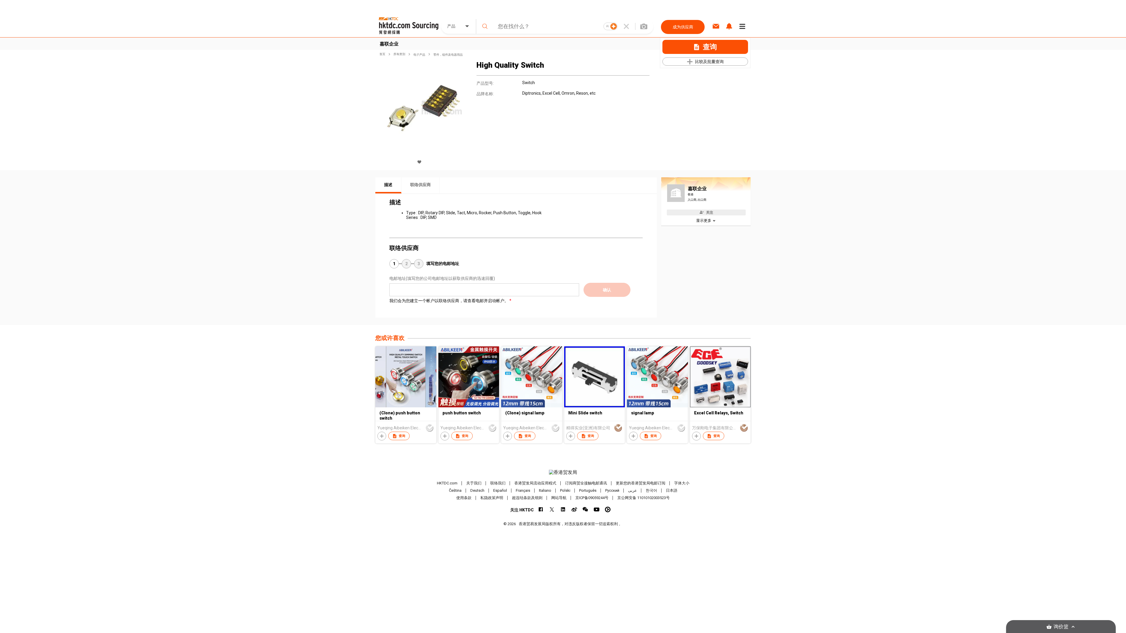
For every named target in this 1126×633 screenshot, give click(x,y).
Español (500, 490)
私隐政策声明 (491, 498)
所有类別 (399, 54)
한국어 (651, 490)
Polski (565, 490)
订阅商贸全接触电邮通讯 (586, 483)
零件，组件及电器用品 (448, 54)
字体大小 (681, 483)
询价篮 (1061, 626)
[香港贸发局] (563, 472)
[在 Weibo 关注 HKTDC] (574, 509)
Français (523, 490)
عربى (632, 490)
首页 (382, 54)
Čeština (455, 490)
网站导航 (559, 498)
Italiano (545, 490)
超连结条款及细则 (527, 498)
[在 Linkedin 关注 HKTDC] (563, 509)
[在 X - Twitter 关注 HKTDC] (552, 509)
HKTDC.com (447, 483)
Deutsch (477, 490)
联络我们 (498, 483)
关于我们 (473, 483)
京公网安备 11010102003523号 (643, 498)
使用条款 (464, 498)
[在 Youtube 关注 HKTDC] (596, 509)
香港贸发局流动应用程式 (535, 483)
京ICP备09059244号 (591, 498)
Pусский (612, 490)
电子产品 (419, 54)
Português (587, 490)
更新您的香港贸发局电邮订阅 (640, 483)
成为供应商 (683, 27)
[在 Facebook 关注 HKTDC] (541, 509)
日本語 (671, 490)
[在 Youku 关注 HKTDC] (608, 509)
